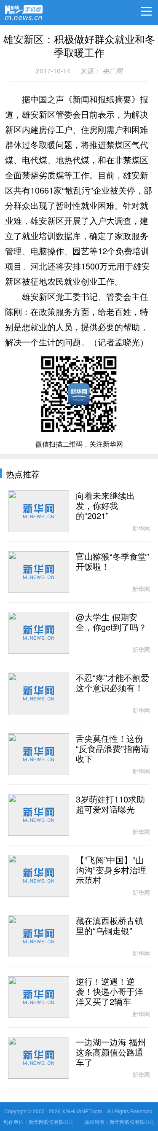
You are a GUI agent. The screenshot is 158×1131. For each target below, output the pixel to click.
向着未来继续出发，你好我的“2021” (105, 506)
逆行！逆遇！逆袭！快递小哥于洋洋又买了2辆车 (109, 991)
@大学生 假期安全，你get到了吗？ (111, 622)
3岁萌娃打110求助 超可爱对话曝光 (110, 804)
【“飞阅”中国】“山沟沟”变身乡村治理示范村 (111, 870)
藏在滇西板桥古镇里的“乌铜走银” (109, 926)
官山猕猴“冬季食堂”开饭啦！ (112, 561)
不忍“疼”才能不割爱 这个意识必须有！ (112, 683)
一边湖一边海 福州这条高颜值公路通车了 (111, 1052)
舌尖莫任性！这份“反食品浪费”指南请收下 (112, 749)
